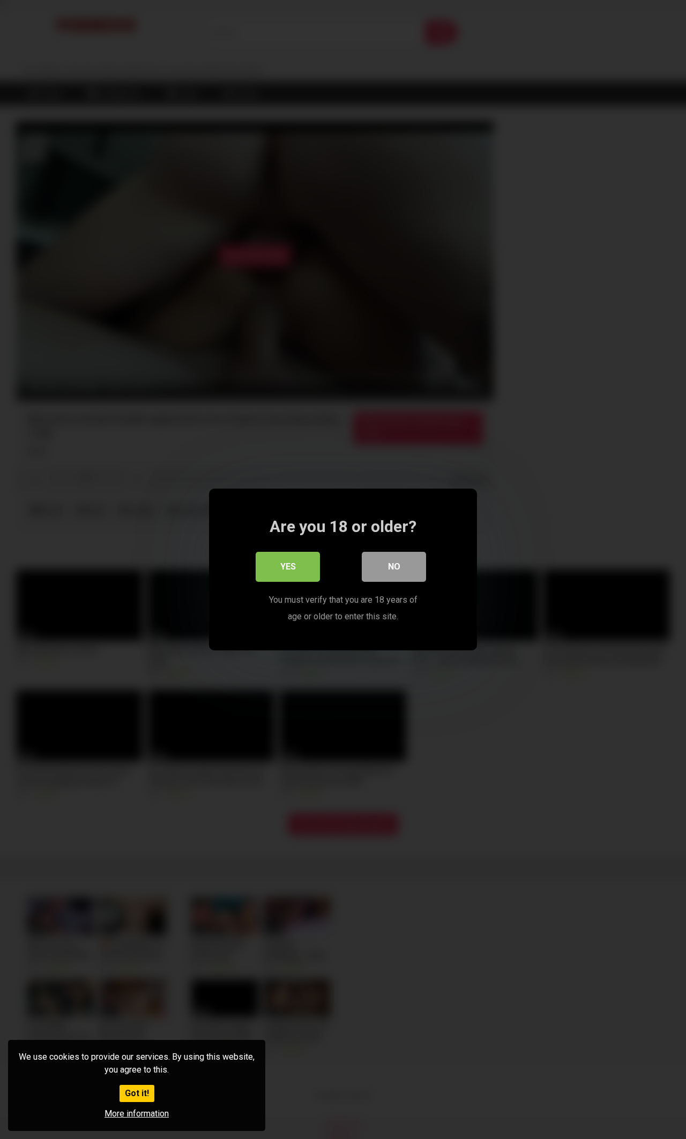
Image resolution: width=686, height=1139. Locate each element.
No (394, 566)
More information (137, 1113)
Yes (288, 566)
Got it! (137, 1093)
